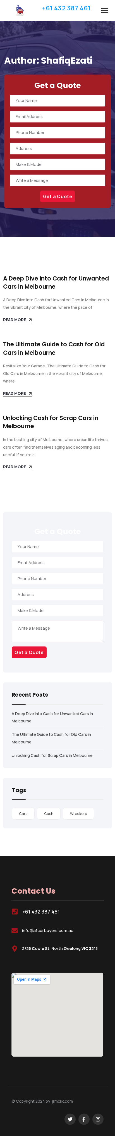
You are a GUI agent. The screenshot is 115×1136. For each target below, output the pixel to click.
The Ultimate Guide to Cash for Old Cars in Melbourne (54, 348)
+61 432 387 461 (41, 911)
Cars (23, 813)
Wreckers (78, 813)
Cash (48, 813)
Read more (14, 319)
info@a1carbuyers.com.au (47, 930)
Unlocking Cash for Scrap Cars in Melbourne (52, 755)
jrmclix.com (62, 1101)
